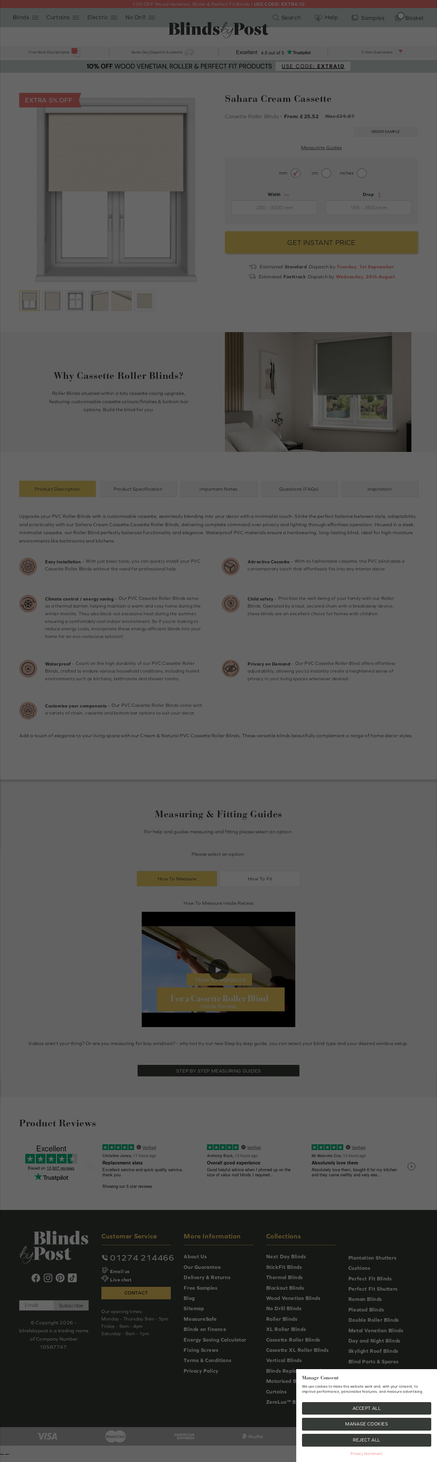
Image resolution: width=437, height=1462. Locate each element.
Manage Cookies (366, 1423)
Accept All (367, 1408)
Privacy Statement (366, 1454)
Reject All (366, 1439)
